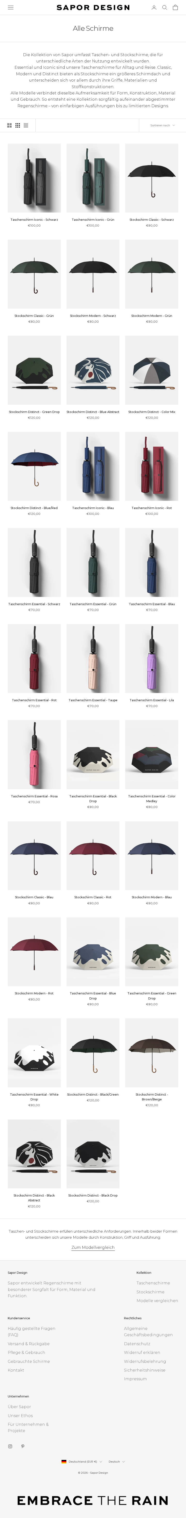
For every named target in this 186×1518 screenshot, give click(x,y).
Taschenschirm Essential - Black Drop (93, 798)
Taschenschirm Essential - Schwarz (34, 604)
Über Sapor (19, 1406)
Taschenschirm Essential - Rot (34, 700)
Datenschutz (137, 1344)
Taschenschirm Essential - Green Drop (151, 996)
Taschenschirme (153, 1283)
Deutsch (114, 1461)
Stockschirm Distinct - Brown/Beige (152, 1097)
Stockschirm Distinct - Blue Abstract (93, 412)
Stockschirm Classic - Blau (34, 897)
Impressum (135, 1379)
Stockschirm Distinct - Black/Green (93, 1094)
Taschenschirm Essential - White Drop (34, 1097)
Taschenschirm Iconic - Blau (93, 508)
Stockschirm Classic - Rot (92, 897)
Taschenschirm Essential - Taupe (93, 700)
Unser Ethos (20, 1415)
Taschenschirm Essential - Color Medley (152, 798)
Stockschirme (150, 1292)
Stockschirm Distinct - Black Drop (92, 1195)
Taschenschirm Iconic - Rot (152, 508)
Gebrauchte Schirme (29, 1361)
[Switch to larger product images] (9, 125)
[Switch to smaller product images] (18, 125)
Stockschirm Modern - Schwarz (93, 316)
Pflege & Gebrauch (26, 1352)
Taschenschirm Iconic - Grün (93, 219)
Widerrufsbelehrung (145, 1361)
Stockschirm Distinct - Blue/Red (34, 508)
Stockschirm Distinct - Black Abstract (34, 1198)
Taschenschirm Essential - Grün (93, 604)
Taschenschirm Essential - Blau (152, 604)
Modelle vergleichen (157, 1300)
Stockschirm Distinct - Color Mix (151, 412)
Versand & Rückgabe (29, 1344)
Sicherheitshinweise (144, 1370)
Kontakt (16, 1370)
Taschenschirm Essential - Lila (152, 700)
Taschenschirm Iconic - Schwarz (34, 219)
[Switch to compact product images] (26, 125)
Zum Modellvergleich (93, 1247)
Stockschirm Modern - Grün (151, 316)
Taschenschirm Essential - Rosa (34, 796)
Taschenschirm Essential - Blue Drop (93, 996)
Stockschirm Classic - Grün (34, 316)
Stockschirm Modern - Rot (34, 993)
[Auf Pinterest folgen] (22, 1446)
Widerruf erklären (142, 1352)
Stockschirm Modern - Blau (152, 897)
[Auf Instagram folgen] (10, 1446)
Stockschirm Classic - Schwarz (152, 219)
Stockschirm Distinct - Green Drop (34, 412)
